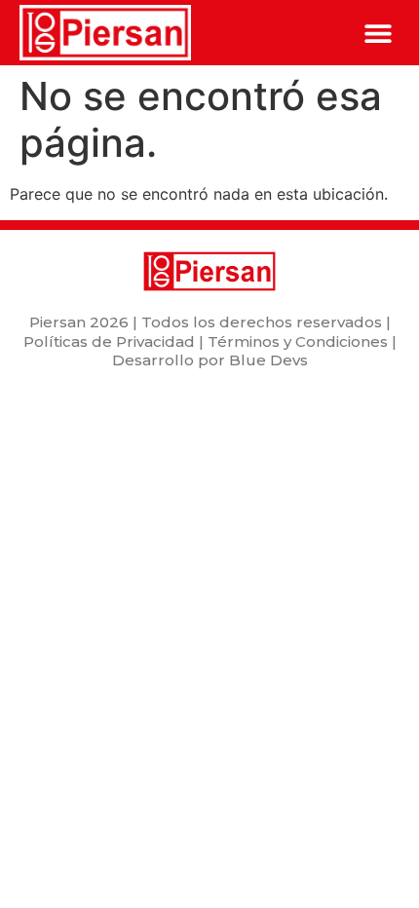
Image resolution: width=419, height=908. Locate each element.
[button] (378, 33)
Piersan (57, 322)
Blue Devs (268, 360)
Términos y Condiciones (298, 341)
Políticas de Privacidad (109, 341)
